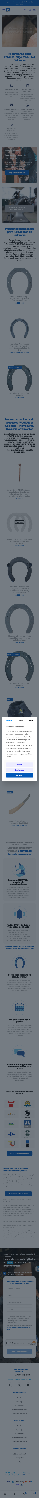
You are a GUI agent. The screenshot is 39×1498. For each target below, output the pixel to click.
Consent (9, 720)
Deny (19, 765)
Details (20, 720)
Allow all (19, 775)
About (31, 720)
